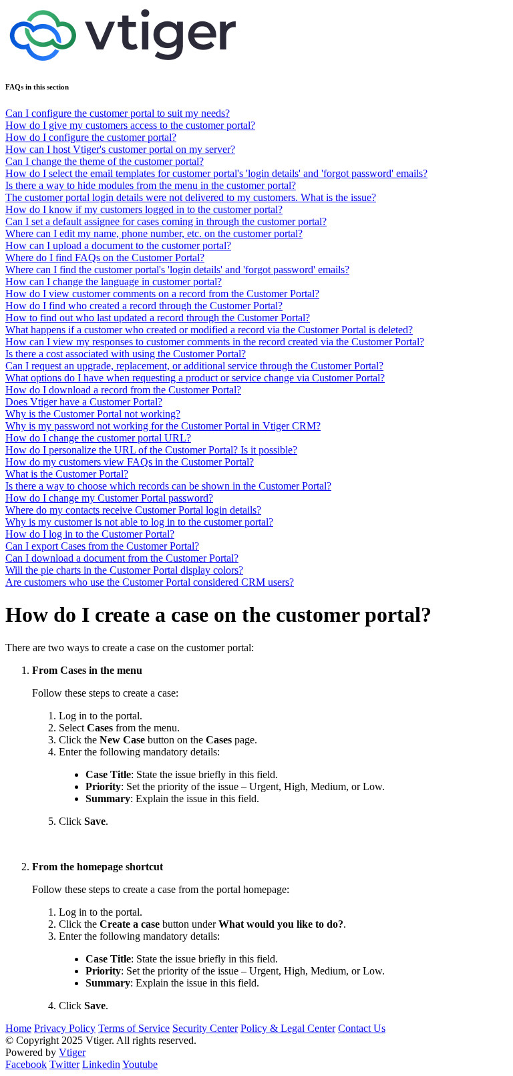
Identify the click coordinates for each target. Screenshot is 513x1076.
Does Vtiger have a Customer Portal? (83, 401)
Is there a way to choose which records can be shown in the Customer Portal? (168, 486)
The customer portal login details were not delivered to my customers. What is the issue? (190, 197)
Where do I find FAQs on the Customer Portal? (104, 257)
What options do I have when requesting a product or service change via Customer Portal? (195, 377)
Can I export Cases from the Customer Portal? (102, 546)
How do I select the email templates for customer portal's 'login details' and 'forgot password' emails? (216, 173)
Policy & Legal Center (287, 1028)
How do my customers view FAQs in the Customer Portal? (129, 462)
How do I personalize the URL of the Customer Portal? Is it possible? (151, 450)
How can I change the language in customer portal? (113, 281)
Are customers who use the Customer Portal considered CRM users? (149, 582)
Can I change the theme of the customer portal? (104, 161)
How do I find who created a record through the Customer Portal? (144, 305)
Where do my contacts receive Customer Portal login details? (133, 510)
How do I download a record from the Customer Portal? (123, 389)
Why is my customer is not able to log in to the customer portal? (139, 522)
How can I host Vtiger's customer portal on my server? (120, 149)
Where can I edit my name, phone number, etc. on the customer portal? (154, 233)
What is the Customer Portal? (66, 474)
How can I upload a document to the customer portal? (118, 245)
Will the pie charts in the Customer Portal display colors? (124, 570)
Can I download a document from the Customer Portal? (121, 558)
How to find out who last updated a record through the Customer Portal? (157, 317)
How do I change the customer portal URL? (98, 437)
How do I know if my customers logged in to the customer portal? (144, 209)
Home (18, 1028)
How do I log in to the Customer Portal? (89, 534)
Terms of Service (134, 1028)
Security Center (205, 1028)
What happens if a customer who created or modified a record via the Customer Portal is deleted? (209, 329)
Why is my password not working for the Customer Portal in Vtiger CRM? (163, 425)
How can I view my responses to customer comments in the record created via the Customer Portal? (214, 341)
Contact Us (361, 1028)
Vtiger (72, 1052)
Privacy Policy (65, 1028)
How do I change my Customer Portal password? (109, 498)
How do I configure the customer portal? (90, 137)
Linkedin (101, 1064)
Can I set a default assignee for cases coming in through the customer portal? (166, 221)
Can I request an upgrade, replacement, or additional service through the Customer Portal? (194, 365)
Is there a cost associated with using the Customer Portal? (125, 353)
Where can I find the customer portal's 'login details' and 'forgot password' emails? (177, 269)
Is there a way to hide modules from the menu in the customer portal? (150, 185)
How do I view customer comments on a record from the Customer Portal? (162, 293)
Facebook (26, 1064)
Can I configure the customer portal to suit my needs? (117, 113)
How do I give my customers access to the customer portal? (130, 125)
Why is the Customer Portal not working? (92, 413)
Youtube (140, 1064)
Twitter (64, 1064)
